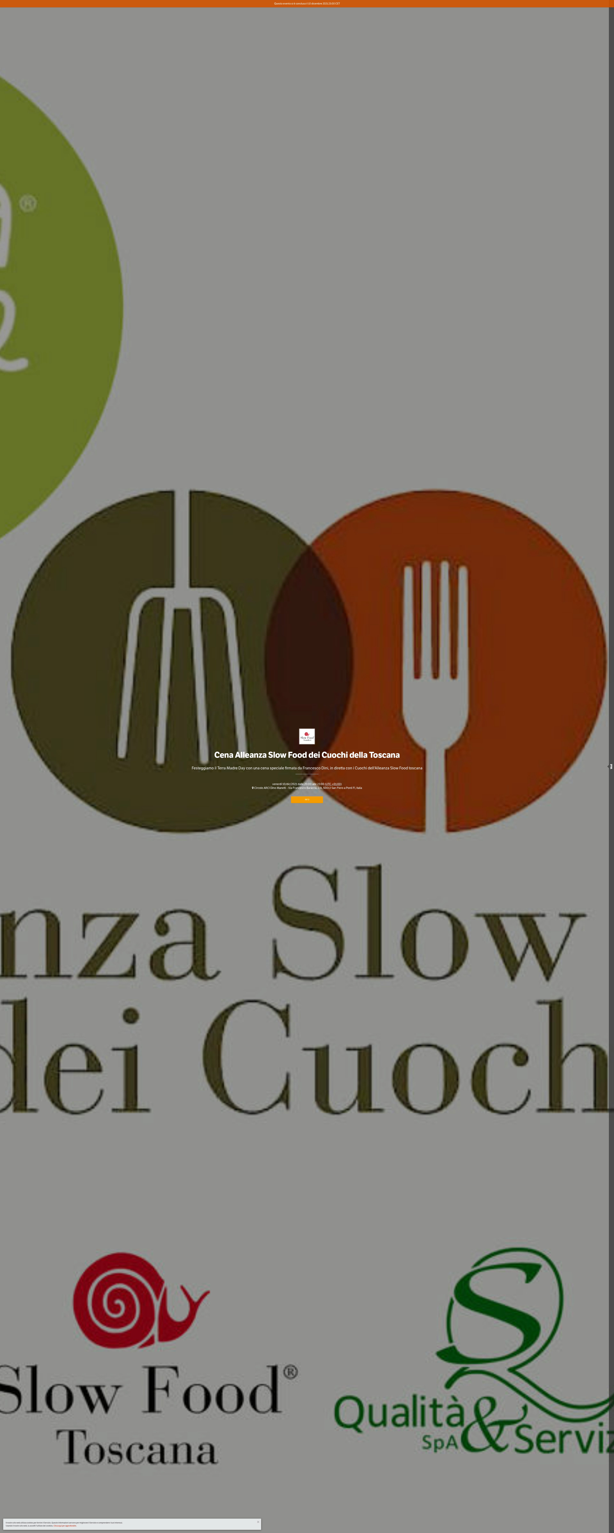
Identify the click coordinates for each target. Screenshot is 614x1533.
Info (307, 799)
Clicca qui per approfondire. (65, 1526)
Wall (611, 766)
